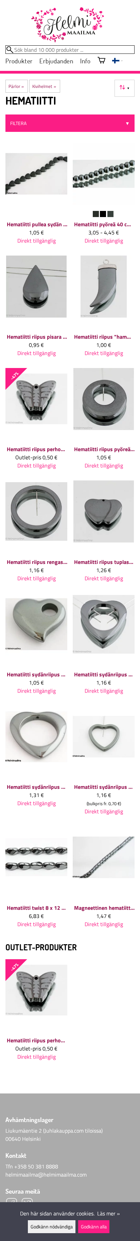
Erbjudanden (56, 61)
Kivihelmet (44, 86)
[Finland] (117, 61)
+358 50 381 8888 (36, 1166)
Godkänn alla (94, 1226)
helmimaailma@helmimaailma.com (46, 1174)
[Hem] (67, 25)
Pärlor (16, 86)
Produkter (19, 61)
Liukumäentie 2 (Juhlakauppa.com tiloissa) (54, 1131)
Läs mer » (108, 1213)
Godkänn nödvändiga (52, 1226)
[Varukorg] (101, 61)
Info (85, 61)
